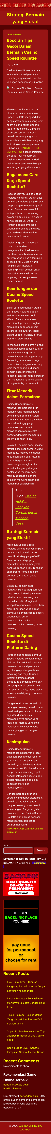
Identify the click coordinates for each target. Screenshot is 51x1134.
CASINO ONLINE (14, 34)
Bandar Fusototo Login (16, 1084)
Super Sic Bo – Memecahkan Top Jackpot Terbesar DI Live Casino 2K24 (25, 1035)
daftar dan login (29, 1096)
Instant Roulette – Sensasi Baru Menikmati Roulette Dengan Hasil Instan (26, 1003)
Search (7, 845)
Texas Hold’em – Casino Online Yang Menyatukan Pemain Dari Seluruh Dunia (24, 1019)
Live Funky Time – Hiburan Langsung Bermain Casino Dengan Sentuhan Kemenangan (26, 986)
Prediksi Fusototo (13, 1088)
